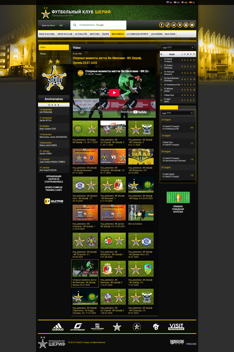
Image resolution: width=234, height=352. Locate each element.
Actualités (81, 34)
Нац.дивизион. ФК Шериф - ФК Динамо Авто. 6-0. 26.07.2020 (140, 254)
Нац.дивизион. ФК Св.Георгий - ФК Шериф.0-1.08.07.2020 (112, 310)
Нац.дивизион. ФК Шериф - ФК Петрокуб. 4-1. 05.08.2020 (85, 254)
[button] (192, 48)
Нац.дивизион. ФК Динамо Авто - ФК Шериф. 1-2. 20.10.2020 (85, 198)
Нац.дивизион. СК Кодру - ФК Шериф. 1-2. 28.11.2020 (85, 141)
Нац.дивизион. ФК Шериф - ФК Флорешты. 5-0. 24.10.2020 (140, 170)
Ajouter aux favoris (48, 26)
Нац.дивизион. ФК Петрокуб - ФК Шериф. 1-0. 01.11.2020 (112, 170)
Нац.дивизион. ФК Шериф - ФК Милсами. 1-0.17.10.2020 (112, 198)
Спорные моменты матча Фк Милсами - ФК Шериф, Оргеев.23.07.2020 (84, 282)
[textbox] (176, 48)
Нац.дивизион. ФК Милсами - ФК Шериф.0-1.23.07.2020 (111, 282)
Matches (94, 34)
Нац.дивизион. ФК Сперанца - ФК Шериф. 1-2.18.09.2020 (84, 226)
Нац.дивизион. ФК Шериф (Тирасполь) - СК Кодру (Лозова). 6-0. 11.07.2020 (85, 310)
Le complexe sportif (137, 34)
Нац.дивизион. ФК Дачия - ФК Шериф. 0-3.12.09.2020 (112, 225)
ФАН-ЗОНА (170, 34)
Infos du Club (65, 34)
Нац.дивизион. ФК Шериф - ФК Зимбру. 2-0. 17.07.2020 (140, 282)
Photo (43, 53)
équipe (105, 34)
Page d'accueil (47, 34)
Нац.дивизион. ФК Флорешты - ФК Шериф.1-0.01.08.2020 (112, 254)
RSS (61, 26)
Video (43, 47)
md (186, 2)
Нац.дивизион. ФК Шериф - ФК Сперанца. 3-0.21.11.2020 (140, 142)
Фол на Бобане (135, 224)
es (193, 2)
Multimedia (118, 34)
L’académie (157, 34)
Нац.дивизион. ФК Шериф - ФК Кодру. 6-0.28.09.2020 (140, 197)
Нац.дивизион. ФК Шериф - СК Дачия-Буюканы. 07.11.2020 (85, 170)
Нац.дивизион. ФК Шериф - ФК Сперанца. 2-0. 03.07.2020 (140, 310)
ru (171, 2)
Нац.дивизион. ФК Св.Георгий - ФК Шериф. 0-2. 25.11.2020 (112, 142)
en (178, 2)
